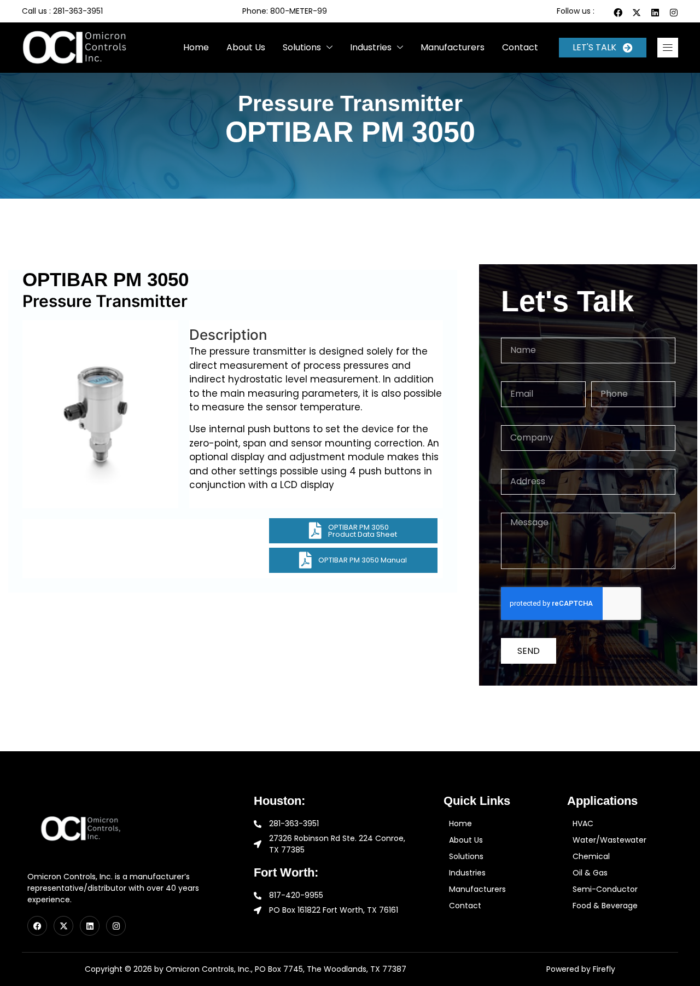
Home (196, 47)
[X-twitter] (636, 12)
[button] (667, 47)
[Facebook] (618, 12)
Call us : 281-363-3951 (62, 10)
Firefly (604, 969)
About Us (245, 47)
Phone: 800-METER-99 (284, 10)
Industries (371, 47)
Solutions (302, 47)
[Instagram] (673, 12)
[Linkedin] (655, 12)
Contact (520, 47)
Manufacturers (453, 47)
